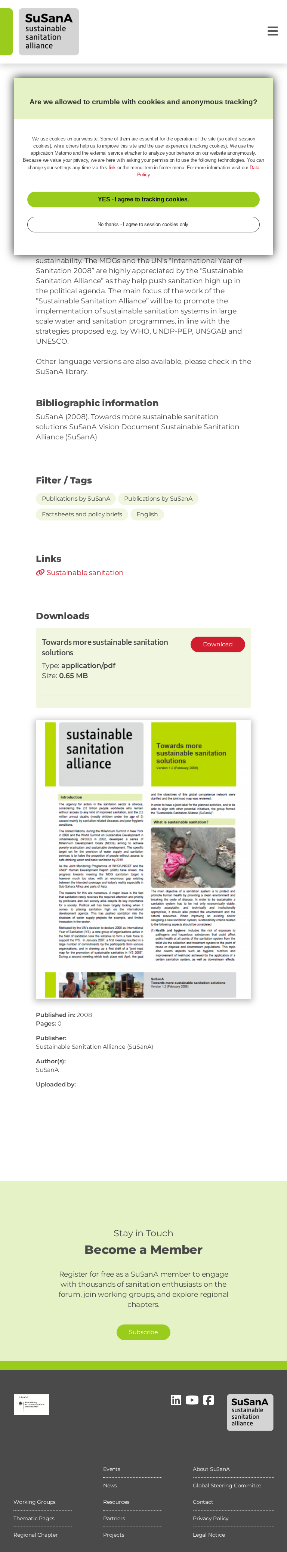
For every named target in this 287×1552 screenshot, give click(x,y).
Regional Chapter (35, 1534)
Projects (113, 1534)
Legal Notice (209, 1534)
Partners (114, 1518)
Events (111, 1469)
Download (218, 644)
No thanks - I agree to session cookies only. (143, 224)
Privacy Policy (211, 1518)
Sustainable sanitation (84, 572)
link (112, 167)
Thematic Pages (34, 1518)
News (110, 1485)
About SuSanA (211, 1469)
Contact (203, 1502)
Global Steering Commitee (227, 1485)
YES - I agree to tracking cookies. (143, 199)
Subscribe (143, 1332)
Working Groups (34, 1502)
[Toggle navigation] (273, 31)
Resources (116, 1502)
